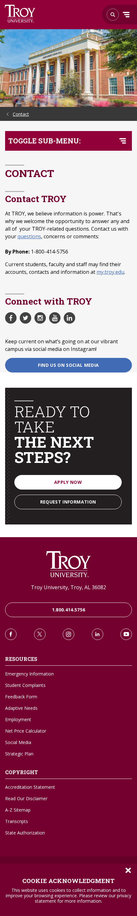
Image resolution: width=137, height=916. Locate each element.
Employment (18, 719)
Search (20, 14)
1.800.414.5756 (68, 610)
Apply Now (68, 482)
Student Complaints (25, 685)
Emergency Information (29, 674)
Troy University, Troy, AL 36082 (68, 587)
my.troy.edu (110, 271)
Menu (126, 15)
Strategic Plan (19, 754)
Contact (21, 114)
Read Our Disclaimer (26, 798)
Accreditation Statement (30, 787)
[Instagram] (68, 634)
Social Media (18, 742)
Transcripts (16, 821)
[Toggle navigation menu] (123, 141)
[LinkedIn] (97, 634)
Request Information (68, 502)
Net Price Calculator (25, 731)
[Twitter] (40, 634)
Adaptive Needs (21, 708)
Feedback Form (21, 697)
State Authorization (25, 833)
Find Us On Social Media (68, 365)
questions (29, 236)
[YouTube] (126, 634)
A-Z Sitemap (18, 810)
